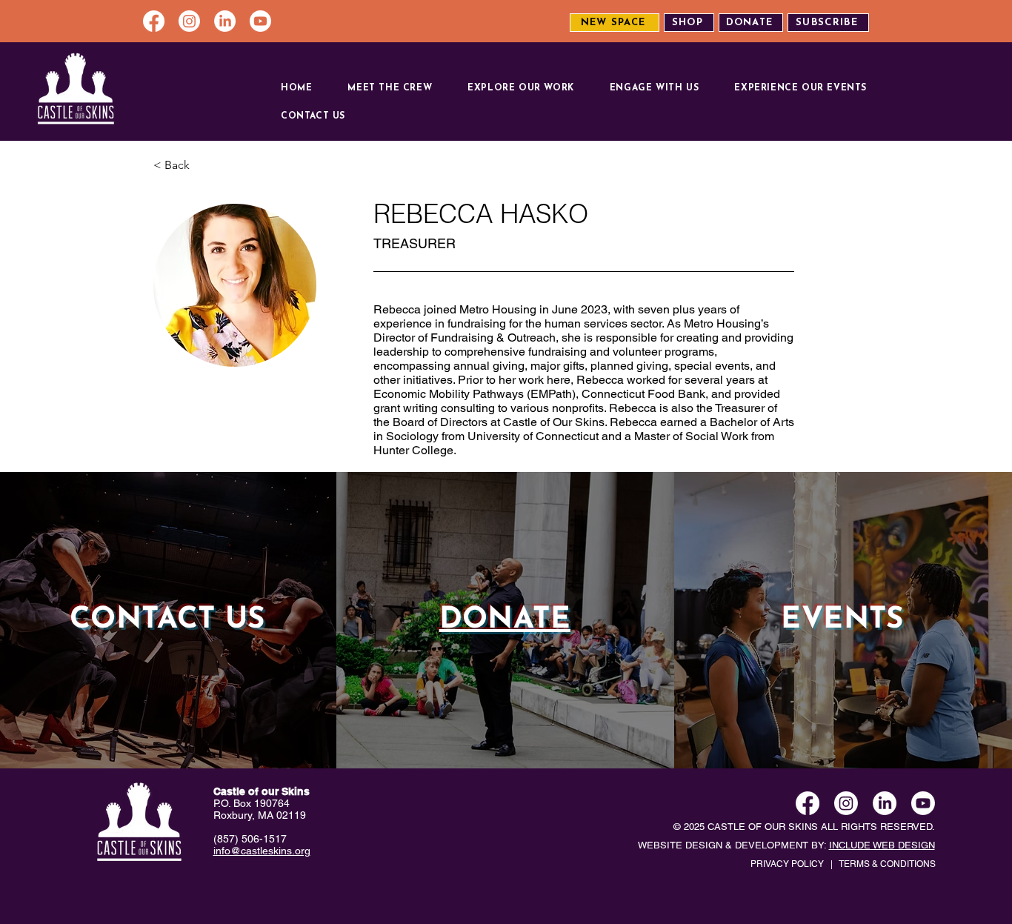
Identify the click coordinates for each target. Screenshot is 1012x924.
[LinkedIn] (225, 21)
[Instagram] (189, 21)
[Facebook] (153, 21)
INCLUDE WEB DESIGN (882, 845)
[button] (398, 88)
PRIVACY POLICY (787, 864)
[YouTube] (260, 21)
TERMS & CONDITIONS (887, 864)
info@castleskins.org (261, 851)
